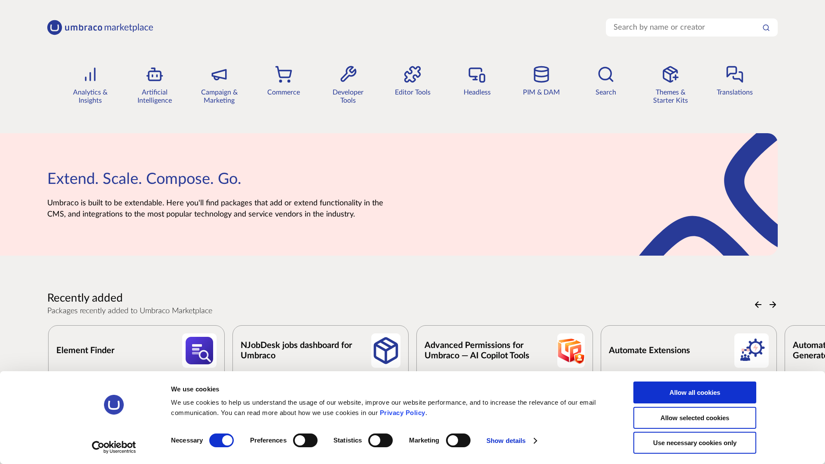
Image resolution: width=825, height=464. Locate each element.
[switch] (305, 440)
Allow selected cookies (694, 417)
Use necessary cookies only (694, 442)
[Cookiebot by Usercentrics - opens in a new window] (114, 447)
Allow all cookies (694, 392)
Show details (506, 440)
